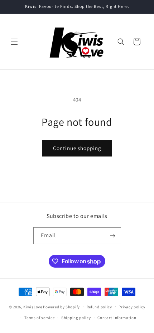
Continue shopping (77, 148)
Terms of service (39, 317)
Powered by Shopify (61, 306)
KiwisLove (32, 306)
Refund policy (99, 306)
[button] (14, 42)
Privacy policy (132, 306)
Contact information (116, 317)
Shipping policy (76, 317)
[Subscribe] (113, 235)
